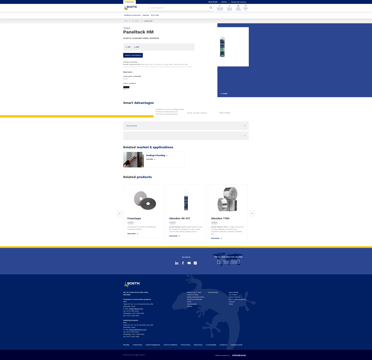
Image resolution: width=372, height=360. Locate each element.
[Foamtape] (144, 211)
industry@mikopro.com (137, 330)
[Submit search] (211, 7)
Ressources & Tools (194, 292)
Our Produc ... (136, 21)
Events (189, 306)
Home (126, 21)
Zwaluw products (229, 8)
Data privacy (198, 345)
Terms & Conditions (170, 345)
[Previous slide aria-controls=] (120, 213)
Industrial (146, 15)
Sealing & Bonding (155, 155)
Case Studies (192, 304)
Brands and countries (238, 2)
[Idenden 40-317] (186, 212)
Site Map (126, 345)
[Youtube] (189, 263)
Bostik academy (238, 8)
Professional (129, 2)
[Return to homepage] (132, 7)
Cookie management (153, 345)
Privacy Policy (185, 345)
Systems (149, 159)
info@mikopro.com (136, 309)
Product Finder (192, 295)
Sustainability (213, 292)
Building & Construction (132, 15)
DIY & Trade (155, 15)
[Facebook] (182, 263)
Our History (233, 295)
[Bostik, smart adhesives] (133, 288)
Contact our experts (133, 55)
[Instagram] (195, 263)
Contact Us (245, 8)
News (231, 304)
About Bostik (212, 2)
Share (224, 93)
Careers (224, 2)
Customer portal (237, 345)
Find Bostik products (220, 8)
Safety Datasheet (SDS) (195, 297)
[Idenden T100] (228, 213)
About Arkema (234, 297)
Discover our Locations (228, 262)
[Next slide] (252, 213)
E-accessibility (211, 345)
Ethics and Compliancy (237, 299)
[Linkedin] (176, 263)
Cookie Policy (137, 345)
